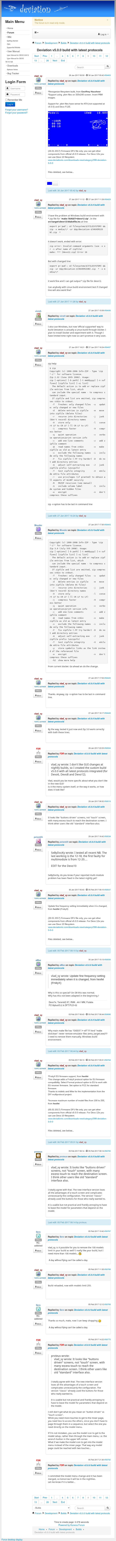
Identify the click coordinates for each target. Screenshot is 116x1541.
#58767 (107, 1231)
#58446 (107, 713)
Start (36, 55)
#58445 (107, 678)
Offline (38, 88)
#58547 (107, 889)
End (63, 60)
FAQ (8, 44)
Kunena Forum (77, 1524)
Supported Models (13, 47)
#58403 (107, 75)
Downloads (12, 65)
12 (106, 55)
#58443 (107, 524)
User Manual (13, 51)
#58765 (107, 1151)
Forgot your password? (16, 112)
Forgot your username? (16, 109)
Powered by (64, 1524)
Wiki (9, 36)
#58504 (107, 748)
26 (47, 60)
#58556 (107, 959)
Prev (45, 55)
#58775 (107, 1339)
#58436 (107, 310)
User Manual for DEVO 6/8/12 (18, 55)
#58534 (107, 836)
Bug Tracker (13, 73)
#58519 (107, 801)
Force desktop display (12, 1539)
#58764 (107, 1060)
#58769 (107, 1304)
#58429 (107, 199)
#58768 (107, 1269)
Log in (10, 104)
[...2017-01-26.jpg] (78, 128)
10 (94, 55)
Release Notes (12, 69)
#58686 (107, 1014)
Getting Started (12, 40)
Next (55, 60)
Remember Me (15, 99)
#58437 (107, 347)
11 (100, 55)
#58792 (107, 1459)
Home (10, 28)
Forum (10, 32)
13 (35, 60)
